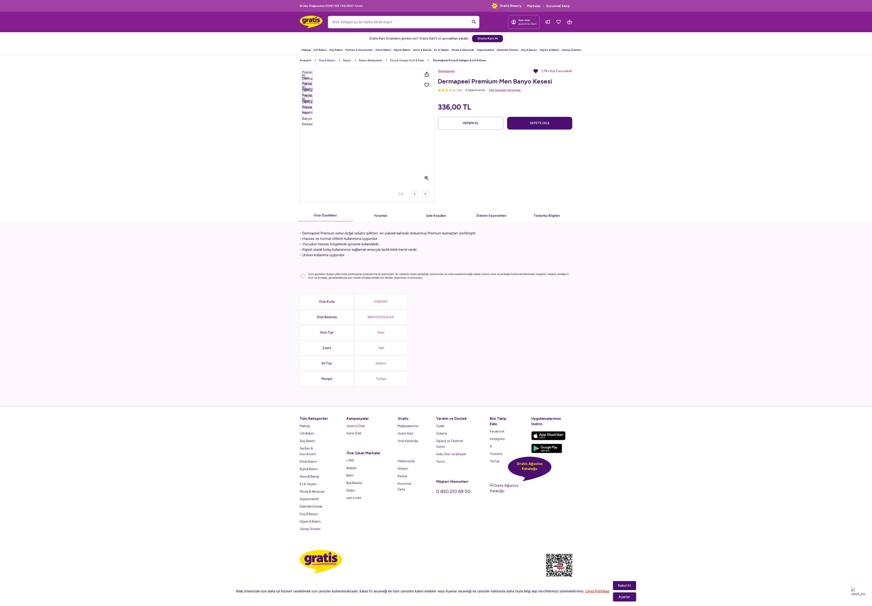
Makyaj (306, 50)
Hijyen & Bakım (549, 50)
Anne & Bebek (422, 50)
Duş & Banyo (529, 50)
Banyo (347, 60)
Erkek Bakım (383, 50)
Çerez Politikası (597, 591)
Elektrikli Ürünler (507, 50)
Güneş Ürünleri (571, 50)
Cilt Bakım (320, 50)
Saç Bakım (336, 50)
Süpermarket (485, 50)
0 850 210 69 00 (453, 491)
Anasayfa (305, 60)
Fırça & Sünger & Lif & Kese (407, 60)
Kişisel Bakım (402, 50)
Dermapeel (446, 71)
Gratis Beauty (510, 6)
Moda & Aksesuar (463, 50)
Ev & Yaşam (441, 50)
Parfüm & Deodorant (359, 50)
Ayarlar (624, 597)
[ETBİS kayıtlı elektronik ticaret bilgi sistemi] (559, 569)
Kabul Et (624, 586)
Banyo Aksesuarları (370, 60)
